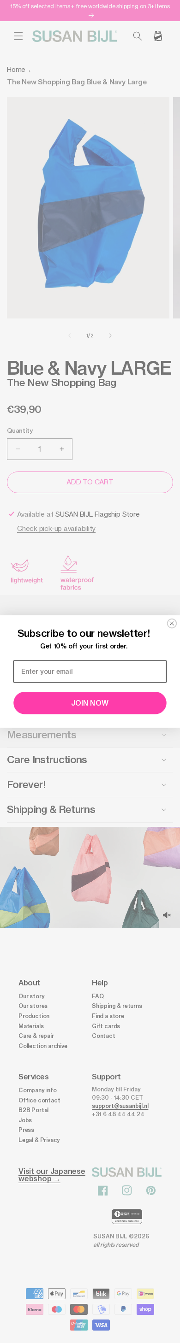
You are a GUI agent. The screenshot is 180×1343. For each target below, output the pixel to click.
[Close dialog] (172, 623)
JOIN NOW (89, 703)
